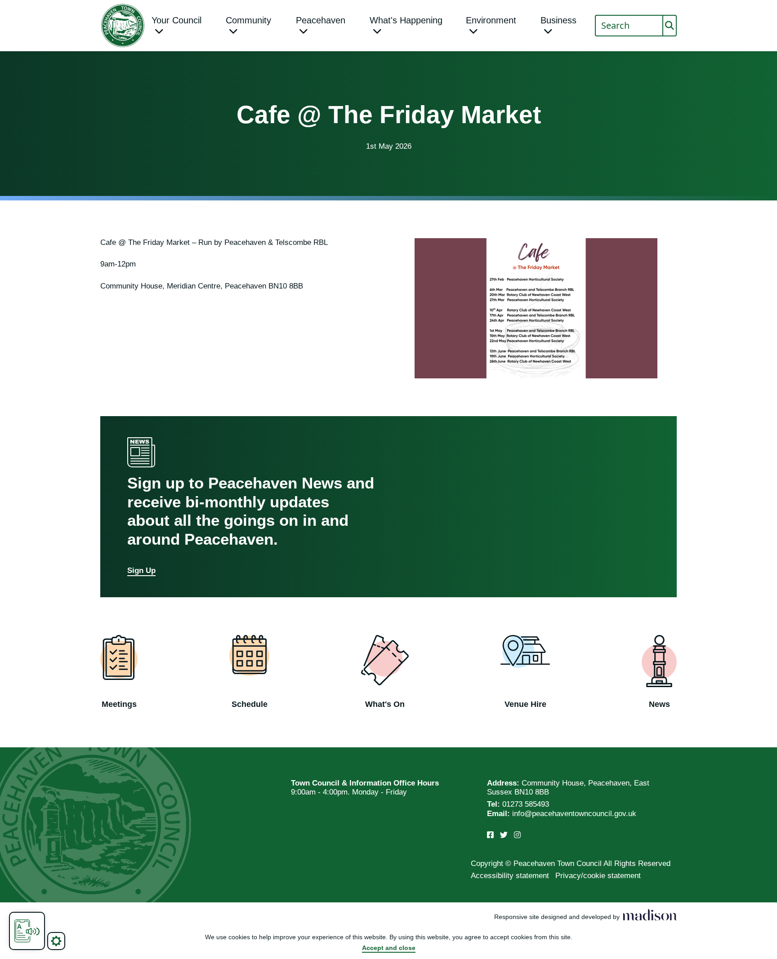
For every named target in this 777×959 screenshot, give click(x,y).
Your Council (176, 20)
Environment (491, 20)
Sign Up (141, 570)
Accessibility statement (510, 875)
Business (558, 20)
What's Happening (406, 20)
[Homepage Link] (122, 25)
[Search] (669, 25)
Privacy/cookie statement (598, 875)
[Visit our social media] (490, 835)
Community (248, 20)
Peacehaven (320, 20)
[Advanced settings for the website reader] (56, 941)
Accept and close (388, 947)
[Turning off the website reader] (27, 931)
